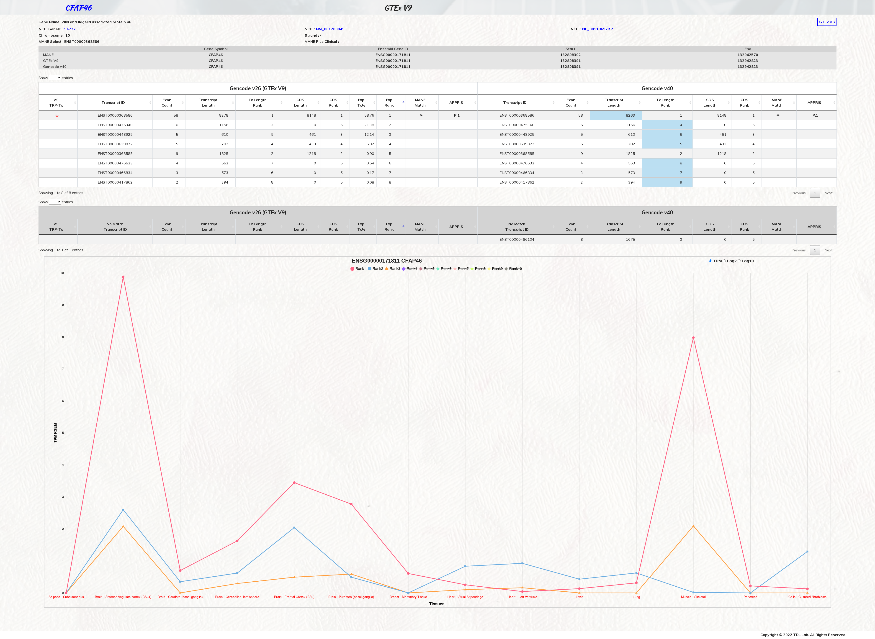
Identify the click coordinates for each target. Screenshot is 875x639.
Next (828, 193)
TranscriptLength (208, 102)
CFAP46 (78, 7)
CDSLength (300, 102)
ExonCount (167, 102)
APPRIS (456, 102)
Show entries (56, 77)
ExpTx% (361, 102)
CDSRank (333, 102)
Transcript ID (113, 102)
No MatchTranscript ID (115, 227)
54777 (70, 29)
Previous (799, 193)
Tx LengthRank (257, 102)
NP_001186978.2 (597, 29)
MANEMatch (420, 102)
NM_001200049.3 (332, 29)
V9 (56, 102)
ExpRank (389, 102)
